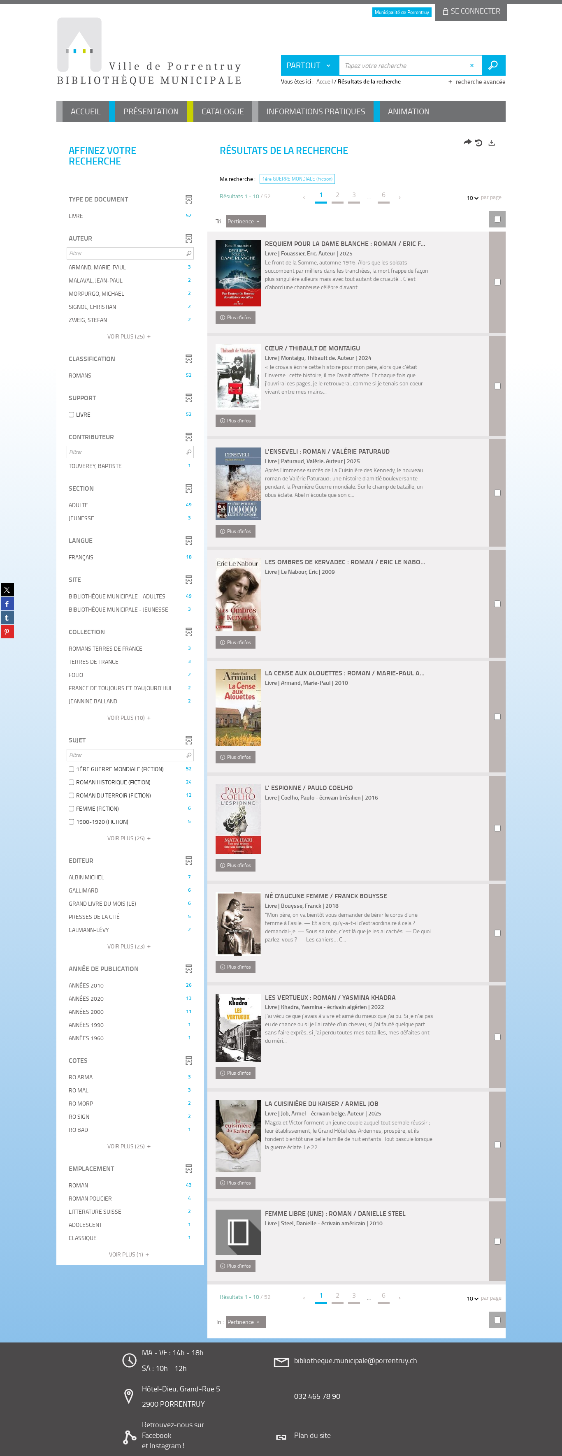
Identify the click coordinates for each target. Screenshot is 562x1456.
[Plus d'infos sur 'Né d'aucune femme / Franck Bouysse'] (238, 924)
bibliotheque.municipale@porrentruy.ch (355, 1360)
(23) (126, 946)
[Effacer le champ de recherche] (473, 65)
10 (470, 198)
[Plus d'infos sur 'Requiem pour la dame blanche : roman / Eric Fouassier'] (238, 273)
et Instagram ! (163, 1445)
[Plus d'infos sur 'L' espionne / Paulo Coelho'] (238, 819)
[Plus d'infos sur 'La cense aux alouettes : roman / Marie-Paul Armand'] (238, 707)
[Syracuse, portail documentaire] (149, 52)
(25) (126, 336)
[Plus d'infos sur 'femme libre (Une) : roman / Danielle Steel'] (238, 1232)
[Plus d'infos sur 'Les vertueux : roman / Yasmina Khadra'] (238, 1028)
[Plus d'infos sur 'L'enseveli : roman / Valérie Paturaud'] (238, 483)
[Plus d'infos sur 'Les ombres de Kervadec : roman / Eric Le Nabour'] (238, 594)
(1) (126, 1254)
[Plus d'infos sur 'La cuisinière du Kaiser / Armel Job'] (238, 1136)
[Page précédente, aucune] (304, 197)
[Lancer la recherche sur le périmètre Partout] (494, 65)
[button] (130, 216)
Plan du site (312, 1435)
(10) (126, 717)
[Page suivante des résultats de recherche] (400, 197)
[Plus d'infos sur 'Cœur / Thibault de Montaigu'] (238, 377)
